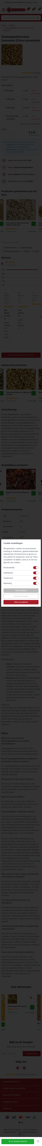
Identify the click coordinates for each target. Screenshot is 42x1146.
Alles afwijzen (21, 590)
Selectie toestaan (21, 596)
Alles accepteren (21, 602)
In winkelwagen (19, 1141)
